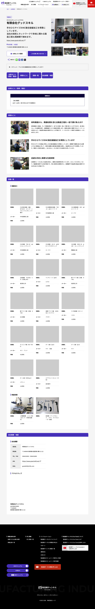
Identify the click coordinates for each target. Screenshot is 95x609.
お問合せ (17, 570)
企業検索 (13, 9)
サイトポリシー (54, 595)
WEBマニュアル (18, 566)
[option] (69, 31)
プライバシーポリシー (43, 595)
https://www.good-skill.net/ (15, 40)
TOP (8, 9)
